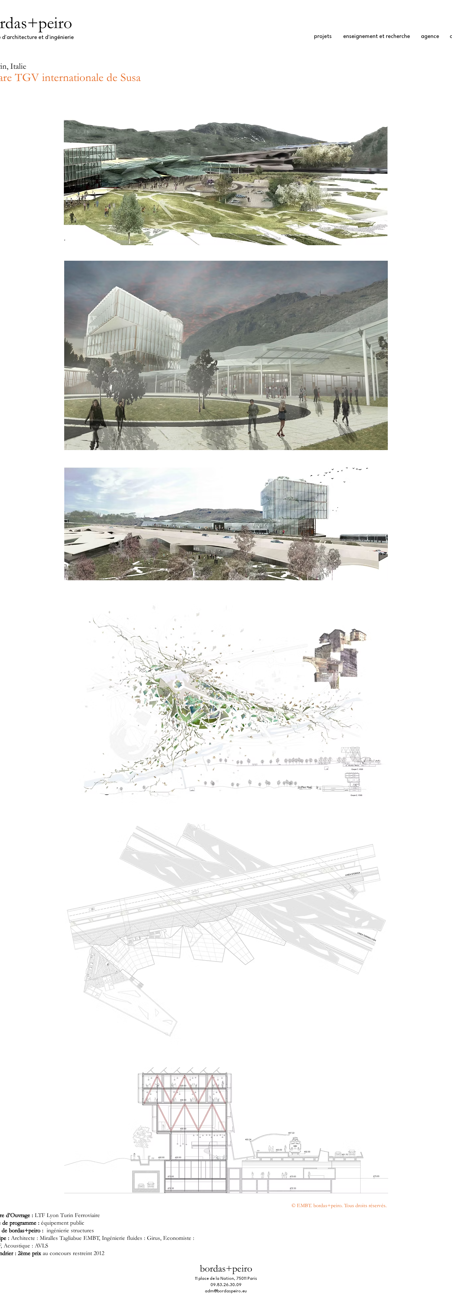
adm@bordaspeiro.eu (226, 1291)
